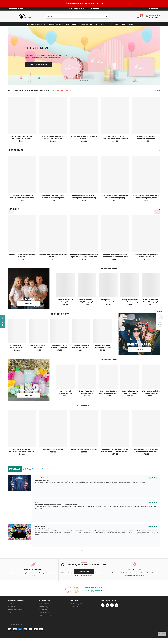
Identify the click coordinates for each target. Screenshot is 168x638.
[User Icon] (147, 16)
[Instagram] (107, 605)
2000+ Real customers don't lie (42, 469)
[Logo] (25, 16)
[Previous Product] (11, 212)
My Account (153, 17)
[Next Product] (157, 212)
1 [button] (80, 80)
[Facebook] (103, 605)
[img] (27, 469)
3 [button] (85, 80)
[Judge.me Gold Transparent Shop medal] (68, 589)
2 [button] (83, 80)
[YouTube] (116, 605)
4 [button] (87, 80)
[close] (160, 3)
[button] (82, 551)
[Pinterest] (112, 605)
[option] (84, 55)
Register (157, 15)
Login (151, 15)
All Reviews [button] (2, 321)
